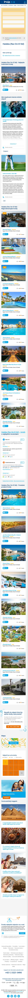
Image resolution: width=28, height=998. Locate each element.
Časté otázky (6, 953)
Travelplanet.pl (7, 992)
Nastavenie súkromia (16, 964)
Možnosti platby (7, 956)
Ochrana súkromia (6, 964)
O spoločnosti (13, 961)
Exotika (5, 948)
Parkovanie (11, 948)
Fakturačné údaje (19, 954)
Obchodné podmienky (8, 954)
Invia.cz (17, 991)
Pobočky (7, 961)
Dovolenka (5, 5)
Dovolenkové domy (13, 950)
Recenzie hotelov (19, 948)
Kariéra (21, 959)
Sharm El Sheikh (20, 5)
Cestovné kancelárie (6, 946)
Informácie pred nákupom (17, 953)
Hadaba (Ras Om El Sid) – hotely (13, 432)
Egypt (15, 5)
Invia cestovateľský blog (18, 956)
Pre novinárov (6, 959)
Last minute (22, 946)
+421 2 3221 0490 (13, 972)
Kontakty (20, 961)
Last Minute (10, 5)
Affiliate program (15, 959)
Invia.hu (21, 991)
